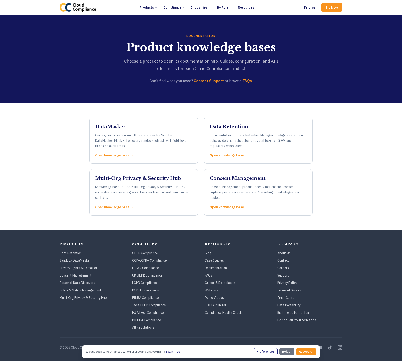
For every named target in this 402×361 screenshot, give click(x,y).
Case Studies (214, 260)
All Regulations (143, 327)
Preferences (266, 351)
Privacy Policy (287, 283)
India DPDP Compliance (149, 305)
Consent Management (76, 275)
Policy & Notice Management (80, 290)
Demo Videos (214, 298)
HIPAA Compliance (145, 268)
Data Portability (289, 305)
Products (147, 7)
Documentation (216, 268)
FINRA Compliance (145, 298)
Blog (208, 253)
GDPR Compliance (145, 253)
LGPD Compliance (145, 283)
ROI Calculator (215, 305)
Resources (246, 7)
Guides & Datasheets (220, 283)
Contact (283, 260)
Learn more (173, 351)
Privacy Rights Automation (79, 268)
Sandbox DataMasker (75, 260)
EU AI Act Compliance (148, 312)
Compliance (172, 7)
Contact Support (209, 80)
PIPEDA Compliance (146, 320)
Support (283, 275)
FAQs (247, 80)
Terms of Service (289, 290)
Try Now (331, 7)
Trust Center (286, 298)
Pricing (309, 7)
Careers (283, 268)
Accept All (306, 351)
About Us (284, 253)
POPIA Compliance (145, 290)
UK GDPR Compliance (147, 275)
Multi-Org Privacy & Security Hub (83, 298)
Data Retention (71, 253)
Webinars (211, 290)
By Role (222, 7)
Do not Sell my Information (296, 320)
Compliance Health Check (223, 312)
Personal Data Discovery (77, 283)
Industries (199, 7)
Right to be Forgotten (293, 312)
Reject (286, 351)
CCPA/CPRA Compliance (149, 260)
